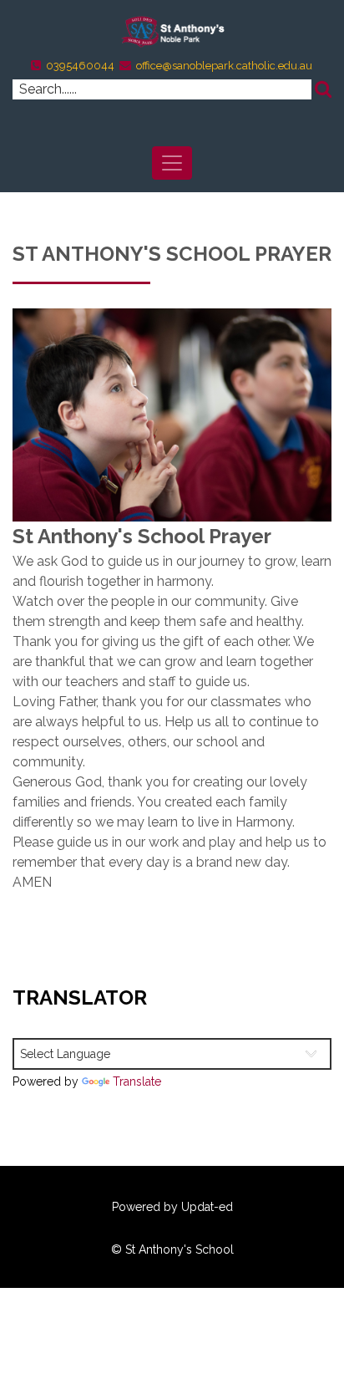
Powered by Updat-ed (172, 1207)
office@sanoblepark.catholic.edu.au (224, 65)
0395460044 (80, 65)
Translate (137, 1081)
